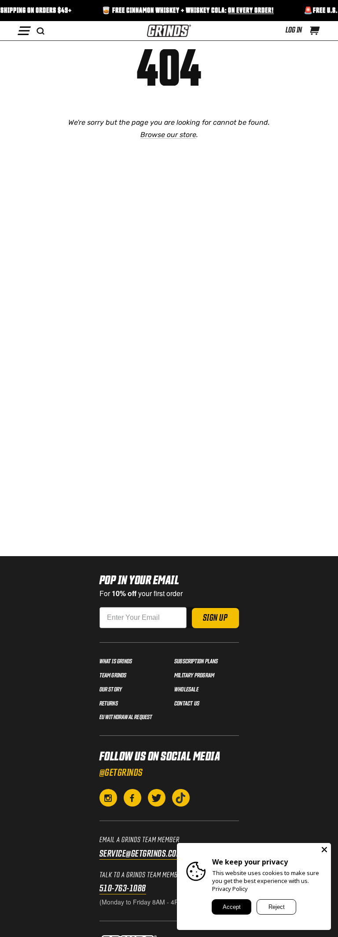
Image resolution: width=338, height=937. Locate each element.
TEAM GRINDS (113, 676)
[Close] (324, 849)
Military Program (194, 676)
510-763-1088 (122, 888)
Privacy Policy (230, 889)
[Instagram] (108, 798)
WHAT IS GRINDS (115, 661)
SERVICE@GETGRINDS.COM (140, 854)
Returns (108, 704)
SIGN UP (215, 618)
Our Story (110, 690)
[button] (314, 30)
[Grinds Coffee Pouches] (169, 31)
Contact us (186, 704)
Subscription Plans (196, 661)
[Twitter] (156, 798)
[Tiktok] (181, 798)
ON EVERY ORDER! (248, 10)
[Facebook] (132, 798)
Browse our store (168, 134)
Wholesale (186, 690)
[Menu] (24, 30)
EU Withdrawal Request (126, 717)
